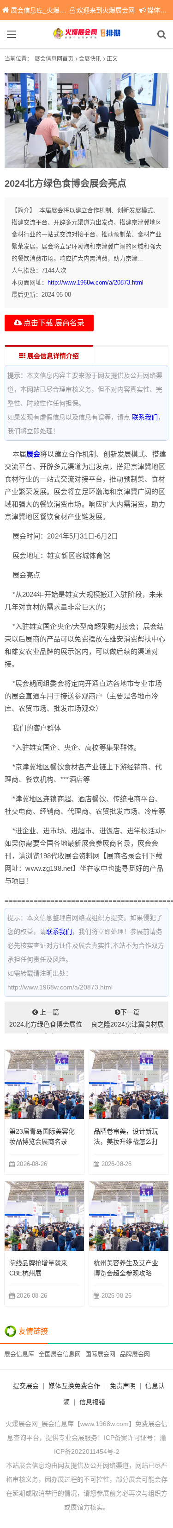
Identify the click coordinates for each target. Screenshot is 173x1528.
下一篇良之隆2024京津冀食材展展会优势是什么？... (127, 1020)
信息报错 (92, 1402)
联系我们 (145, 417)
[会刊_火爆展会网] (86, 34)
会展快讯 (90, 59)
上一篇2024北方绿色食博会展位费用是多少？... (45, 1020)
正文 (112, 59)
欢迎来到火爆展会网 (106, 10)
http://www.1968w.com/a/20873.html (95, 282)
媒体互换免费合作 (74, 1385)
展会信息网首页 (54, 59)
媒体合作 (160, 10)
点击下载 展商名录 (53, 323)
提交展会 (26, 1385)
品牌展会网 (135, 1353)
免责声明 (123, 1385)
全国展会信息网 (60, 1353)
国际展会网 (100, 1353)
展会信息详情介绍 (52, 356)
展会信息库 (19, 1353)
